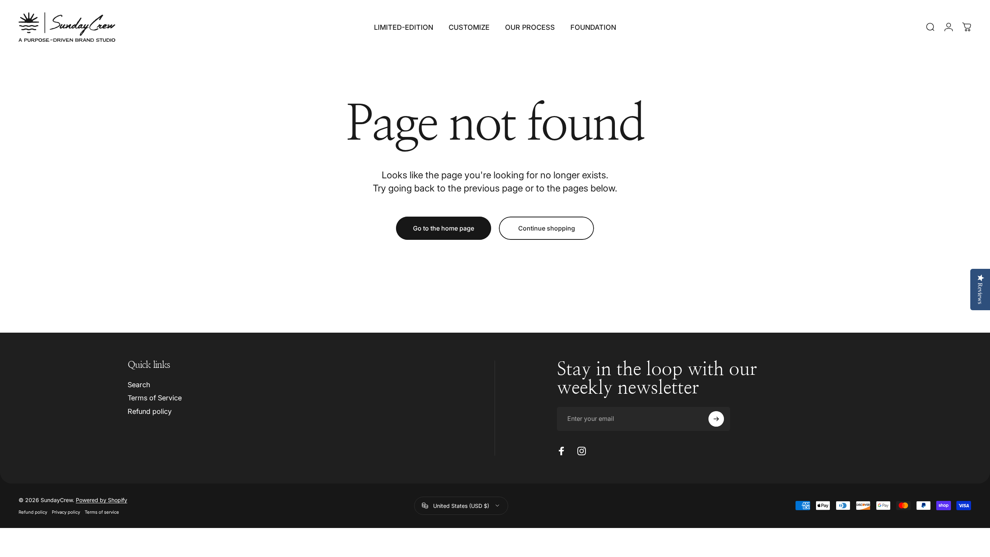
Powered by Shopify (101, 500)
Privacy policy (66, 512)
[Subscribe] (716, 419)
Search (139, 385)
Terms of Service (155, 398)
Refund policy (150, 411)
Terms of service (102, 512)
